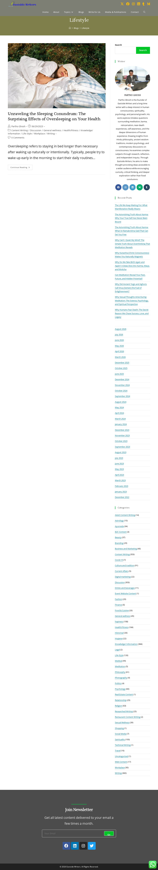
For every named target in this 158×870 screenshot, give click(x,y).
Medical (118, 660)
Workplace (39, 133)
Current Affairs (121, 571)
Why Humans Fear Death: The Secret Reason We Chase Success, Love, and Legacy (132, 313)
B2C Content (121, 531)
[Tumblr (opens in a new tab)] (143, 4)
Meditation (120, 666)
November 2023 (122, 435)
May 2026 (119, 345)
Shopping (119, 728)
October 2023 (121, 441)
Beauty (118, 537)
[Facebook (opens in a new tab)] (128, 4)
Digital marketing (123, 576)
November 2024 (122, 385)
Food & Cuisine (122, 610)
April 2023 (119, 474)
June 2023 (119, 463)
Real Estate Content (124, 694)
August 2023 (120, 452)
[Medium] (140, 187)
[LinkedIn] (132, 187)
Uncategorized (121, 756)
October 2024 (121, 390)
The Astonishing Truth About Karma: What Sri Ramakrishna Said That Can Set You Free (131, 231)
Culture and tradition (124, 565)
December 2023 (122, 430)
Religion (118, 705)
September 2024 (122, 396)
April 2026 (119, 351)
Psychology (120, 688)
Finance (118, 604)
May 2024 (119, 407)
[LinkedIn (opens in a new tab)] (138, 4)
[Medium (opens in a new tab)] (148, 4)
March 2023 (120, 480)
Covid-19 (119, 559)
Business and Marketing (126, 548)
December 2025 (122, 362)
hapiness (119, 621)
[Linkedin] (75, 846)
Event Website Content (125, 593)
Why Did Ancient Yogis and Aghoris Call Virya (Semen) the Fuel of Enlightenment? (131, 288)
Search (118, 44)
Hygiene (119, 638)
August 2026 (120, 329)
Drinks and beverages (125, 588)
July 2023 (119, 458)
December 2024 (122, 379)
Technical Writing (123, 745)
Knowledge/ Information (126, 644)
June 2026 (119, 340)
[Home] (70, 28)
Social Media (120, 733)
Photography (121, 677)
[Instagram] (125, 187)
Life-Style (27, 133)
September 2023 (122, 446)
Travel (118, 750)
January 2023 (121, 491)
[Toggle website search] (144, 12)
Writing (51, 133)
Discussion (35, 130)
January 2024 (121, 424)
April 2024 (119, 413)
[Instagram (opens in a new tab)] (133, 4)
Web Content (121, 761)
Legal (117, 649)
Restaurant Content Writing (127, 717)
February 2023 (121, 486)
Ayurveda (119, 526)
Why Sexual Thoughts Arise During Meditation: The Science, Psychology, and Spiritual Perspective (132, 300)
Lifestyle (85, 28)
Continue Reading (21, 166)
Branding (119, 543)
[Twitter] (92, 846)
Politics (118, 683)
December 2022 (122, 497)
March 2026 (120, 357)
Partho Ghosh (18, 126)
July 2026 (119, 334)
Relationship (120, 700)
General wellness (52, 130)
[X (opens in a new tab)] (122, 4)
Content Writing (19, 130)
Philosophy (120, 672)
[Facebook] (118, 187)
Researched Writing (124, 711)
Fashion (118, 599)
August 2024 (120, 401)
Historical (119, 632)
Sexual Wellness (122, 722)
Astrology (119, 520)
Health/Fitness (71, 130)
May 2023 (119, 469)
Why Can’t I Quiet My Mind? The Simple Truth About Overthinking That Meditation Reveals (132, 244)
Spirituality (120, 739)
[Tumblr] (147, 187)
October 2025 (121, 368)
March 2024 (120, 418)
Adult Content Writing (125, 515)
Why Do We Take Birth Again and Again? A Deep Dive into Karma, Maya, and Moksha (132, 266)
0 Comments (17, 137)
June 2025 (119, 373)
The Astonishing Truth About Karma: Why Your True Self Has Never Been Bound (131, 218)
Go (108, 834)
